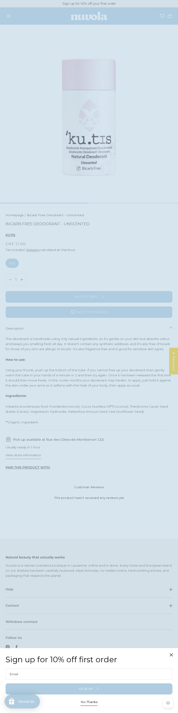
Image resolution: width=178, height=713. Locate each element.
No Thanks (89, 702)
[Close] (89, 356)
